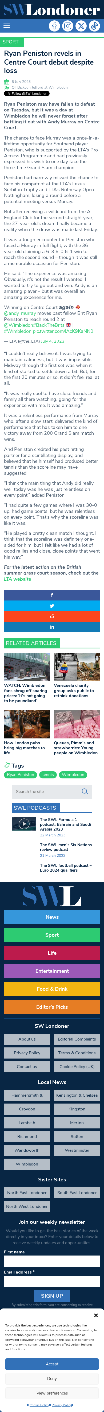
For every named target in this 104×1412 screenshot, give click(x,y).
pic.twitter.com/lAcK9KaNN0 (63, 331)
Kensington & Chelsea (77, 1095)
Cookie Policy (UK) (77, 1067)
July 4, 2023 (53, 341)
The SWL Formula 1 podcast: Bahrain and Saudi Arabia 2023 (65, 824)
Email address (19, 1272)
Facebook (54, 26)
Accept (52, 1364)
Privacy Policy (62, 1405)
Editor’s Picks (52, 1007)
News (52, 917)
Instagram (67, 26)
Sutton (77, 1137)
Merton (77, 1123)
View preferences (52, 1393)
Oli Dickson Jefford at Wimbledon (40, 87)
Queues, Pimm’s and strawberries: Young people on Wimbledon (76, 748)
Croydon (27, 1109)
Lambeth (27, 1123)
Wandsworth (26, 1150)
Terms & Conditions (77, 1053)
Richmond (27, 1137)
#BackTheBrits (49, 325)
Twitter (81, 26)
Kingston (77, 1109)
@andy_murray (20, 313)
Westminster (77, 1150)
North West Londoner (27, 1206)
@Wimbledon (18, 325)
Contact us (27, 1067)
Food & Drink (52, 989)
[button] (96, 1315)
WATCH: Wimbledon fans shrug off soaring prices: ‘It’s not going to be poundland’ (25, 693)
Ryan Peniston (20, 775)
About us (27, 1039)
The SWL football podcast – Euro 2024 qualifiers (66, 868)
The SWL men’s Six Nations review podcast (66, 847)
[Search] (85, 792)
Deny (52, 1378)
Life (52, 953)
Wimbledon (73, 775)
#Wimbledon (17, 331)
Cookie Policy (39, 1405)
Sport (11, 42)
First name (14, 1252)
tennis (48, 775)
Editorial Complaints (77, 1039)
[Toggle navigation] (6, 26)
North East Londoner (27, 1193)
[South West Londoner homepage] (52, 9)
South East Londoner (77, 1193)
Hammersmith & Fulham (27, 1096)
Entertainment (52, 971)
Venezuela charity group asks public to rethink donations (74, 690)
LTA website (17, 579)
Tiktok (94, 26)
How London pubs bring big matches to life (24, 748)
